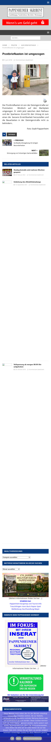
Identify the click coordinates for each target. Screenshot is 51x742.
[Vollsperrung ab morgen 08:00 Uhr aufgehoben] (7, 452)
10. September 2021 (21, 185)
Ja (12, 738)
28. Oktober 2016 (20, 369)
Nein (18, 738)
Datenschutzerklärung (25, 735)
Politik (14, 45)
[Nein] (48, 726)
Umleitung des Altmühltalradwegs (27, 182)
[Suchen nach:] (25, 38)
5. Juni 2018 (8, 60)
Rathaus (11, 134)
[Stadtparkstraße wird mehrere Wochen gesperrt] (7, 172)
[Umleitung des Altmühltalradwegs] (7, 270)
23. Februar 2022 (20, 175)
